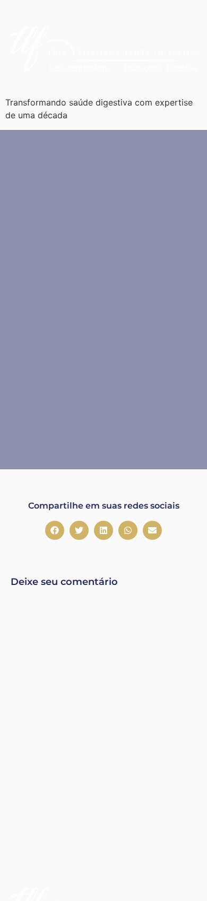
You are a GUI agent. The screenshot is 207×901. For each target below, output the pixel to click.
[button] (54, 530)
